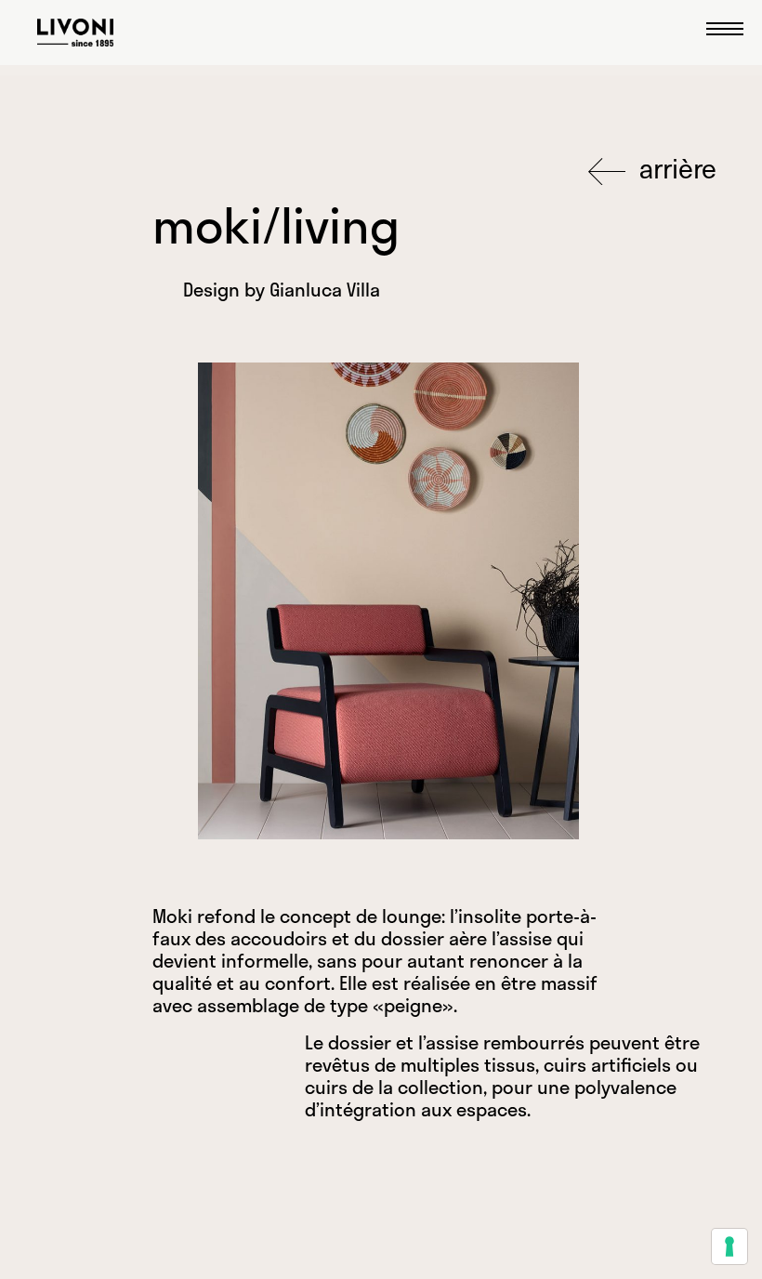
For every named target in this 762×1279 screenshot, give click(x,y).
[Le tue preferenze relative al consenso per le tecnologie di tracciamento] (729, 1246)
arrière (674, 168)
